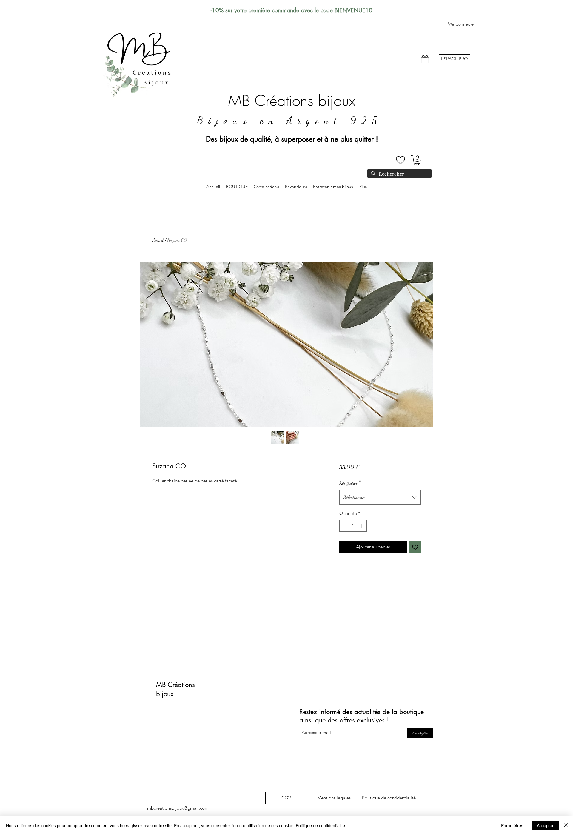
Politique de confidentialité (320, 825)
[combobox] (380, 497)
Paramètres (512, 825)
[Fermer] (565, 825)
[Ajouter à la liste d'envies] (415, 547)
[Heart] (400, 160)
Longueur (350, 482)
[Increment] (362, 525)
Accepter (545, 825)
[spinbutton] (353, 525)
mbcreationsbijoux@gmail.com (178, 808)
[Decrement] (344, 525)
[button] (417, 160)
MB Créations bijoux (291, 100)
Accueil (158, 240)
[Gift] (425, 59)
